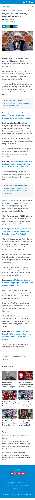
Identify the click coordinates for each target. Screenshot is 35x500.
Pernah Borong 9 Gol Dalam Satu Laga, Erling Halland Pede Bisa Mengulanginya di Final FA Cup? (17, 231)
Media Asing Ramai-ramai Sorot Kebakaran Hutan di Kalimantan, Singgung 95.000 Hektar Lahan (16, 457)
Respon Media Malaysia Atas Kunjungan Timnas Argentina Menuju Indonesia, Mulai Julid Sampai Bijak (17, 164)
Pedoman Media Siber (11, 486)
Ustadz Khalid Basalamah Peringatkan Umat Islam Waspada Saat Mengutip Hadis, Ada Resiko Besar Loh (16, 115)
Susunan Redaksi (22, 482)
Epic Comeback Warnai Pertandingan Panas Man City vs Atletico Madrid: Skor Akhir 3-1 (25, 404)
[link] (24, 2)
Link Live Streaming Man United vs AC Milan (9, 404)
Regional (27, 10)
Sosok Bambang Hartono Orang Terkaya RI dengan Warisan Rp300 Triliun (17, 103)
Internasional (5, 10)
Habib (24, 356)
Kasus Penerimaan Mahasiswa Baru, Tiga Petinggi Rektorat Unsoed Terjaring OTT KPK (16, 442)
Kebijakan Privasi (25, 486)
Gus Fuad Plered (16, 356)
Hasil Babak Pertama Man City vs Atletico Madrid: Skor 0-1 (9, 423)
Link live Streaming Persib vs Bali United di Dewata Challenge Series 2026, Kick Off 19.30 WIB (25, 385)
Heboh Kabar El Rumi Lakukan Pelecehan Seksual (15, 437)
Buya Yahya (6, 356)
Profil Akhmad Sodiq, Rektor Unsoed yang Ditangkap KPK (15, 448)
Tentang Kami (11, 482)
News (13, 10)
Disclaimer (17, 489)
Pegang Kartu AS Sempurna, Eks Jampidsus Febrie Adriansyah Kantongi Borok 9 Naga (24, 423)
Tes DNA (5, 360)
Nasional (19, 10)
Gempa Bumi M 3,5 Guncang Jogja (13, 452)
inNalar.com (17, 494)
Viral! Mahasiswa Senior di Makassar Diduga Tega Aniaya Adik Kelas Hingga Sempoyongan (17, 282)
